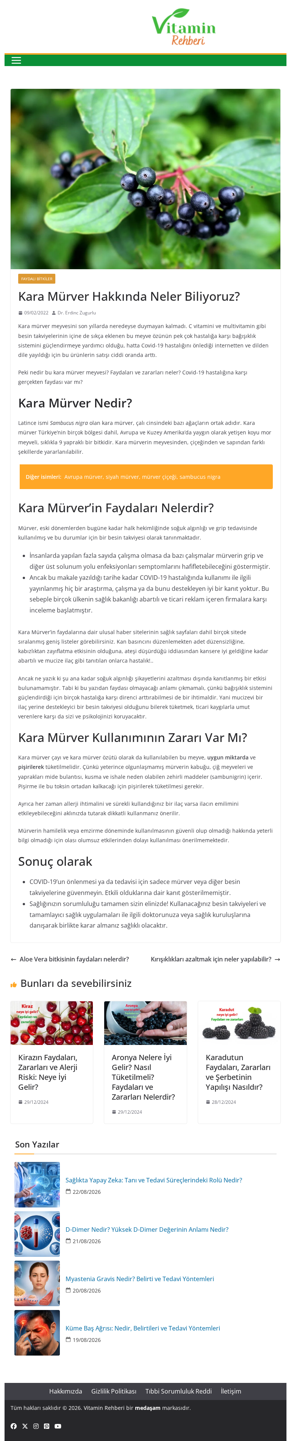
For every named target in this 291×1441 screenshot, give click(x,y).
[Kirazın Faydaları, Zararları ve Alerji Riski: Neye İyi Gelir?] (52, 1006)
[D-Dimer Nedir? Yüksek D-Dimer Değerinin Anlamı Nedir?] (37, 1234)
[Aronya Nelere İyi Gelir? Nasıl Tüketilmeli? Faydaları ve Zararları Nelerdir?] (145, 1006)
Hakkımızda (65, 1391)
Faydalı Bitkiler (36, 278)
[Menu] (16, 60)
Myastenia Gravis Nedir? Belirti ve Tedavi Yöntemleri (140, 1279)
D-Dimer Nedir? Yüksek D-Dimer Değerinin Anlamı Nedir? (147, 1229)
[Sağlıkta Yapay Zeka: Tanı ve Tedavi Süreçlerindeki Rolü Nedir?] (37, 1184)
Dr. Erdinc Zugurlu (77, 312)
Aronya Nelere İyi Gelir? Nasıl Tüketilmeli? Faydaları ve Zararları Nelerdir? (143, 1077)
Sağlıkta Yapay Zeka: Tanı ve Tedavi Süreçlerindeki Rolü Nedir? (154, 1180)
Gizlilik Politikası (113, 1391)
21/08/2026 (87, 1241)
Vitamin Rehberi (104, 1407)
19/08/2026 (87, 1339)
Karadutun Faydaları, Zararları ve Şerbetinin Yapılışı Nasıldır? (238, 1072)
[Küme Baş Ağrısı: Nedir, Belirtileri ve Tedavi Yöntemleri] (37, 1333)
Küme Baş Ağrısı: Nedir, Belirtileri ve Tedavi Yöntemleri (143, 1328)
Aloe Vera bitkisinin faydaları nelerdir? (74, 959)
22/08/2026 (87, 1191)
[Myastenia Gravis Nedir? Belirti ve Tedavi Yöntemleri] (37, 1283)
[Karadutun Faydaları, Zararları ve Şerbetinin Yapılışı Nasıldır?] (239, 1006)
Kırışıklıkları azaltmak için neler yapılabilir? (211, 959)
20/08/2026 (87, 1290)
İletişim (231, 1391)
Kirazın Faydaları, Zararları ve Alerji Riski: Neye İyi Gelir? (47, 1072)
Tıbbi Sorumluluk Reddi (179, 1391)
